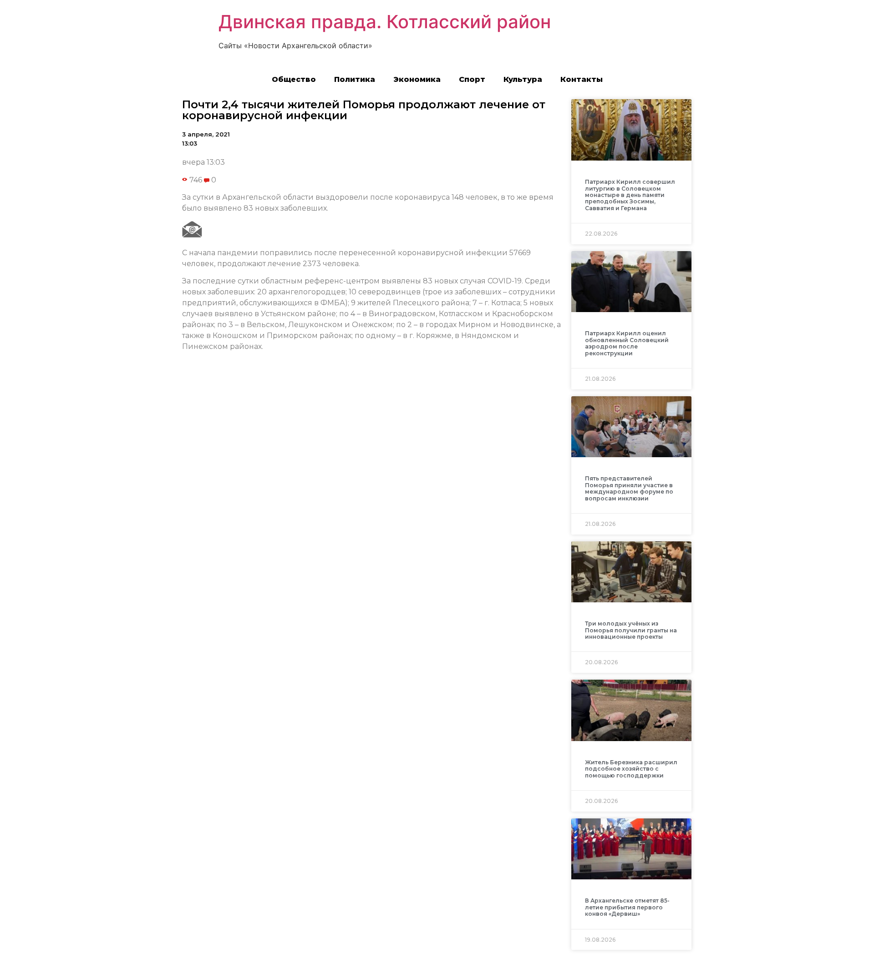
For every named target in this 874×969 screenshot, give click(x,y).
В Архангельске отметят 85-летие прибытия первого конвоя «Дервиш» (627, 907)
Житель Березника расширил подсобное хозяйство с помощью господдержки (631, 769)
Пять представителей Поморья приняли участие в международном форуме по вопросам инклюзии (629, 488)
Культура (522, 79)
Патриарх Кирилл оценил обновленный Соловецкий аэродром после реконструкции (627, 343)
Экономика (417, 79)
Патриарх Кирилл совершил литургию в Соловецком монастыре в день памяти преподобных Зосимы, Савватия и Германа (630, 195)
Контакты (581, 79)
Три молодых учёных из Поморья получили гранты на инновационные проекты (631, 630)
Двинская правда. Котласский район (384, 21)
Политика (354, 79)
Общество (294, 79)
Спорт (472, 79)
